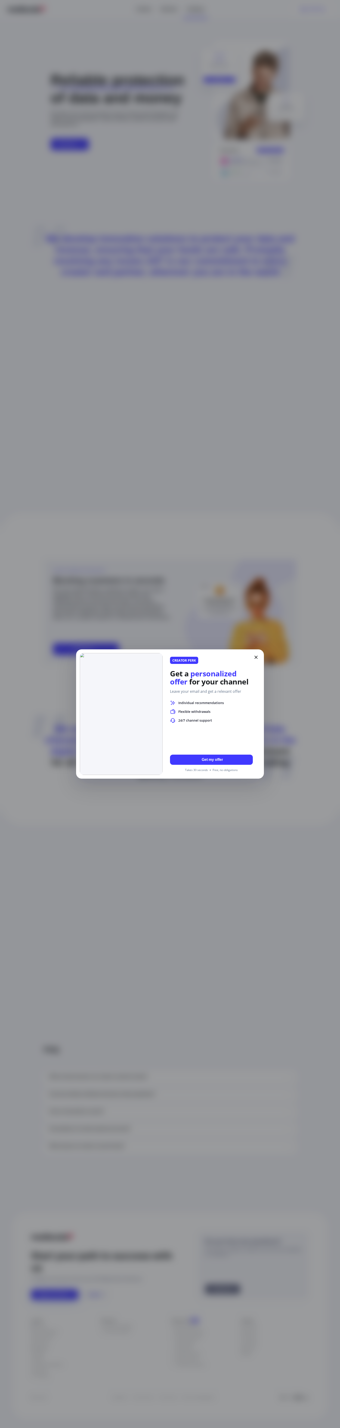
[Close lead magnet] (256, 657)
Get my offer (212, 760)
